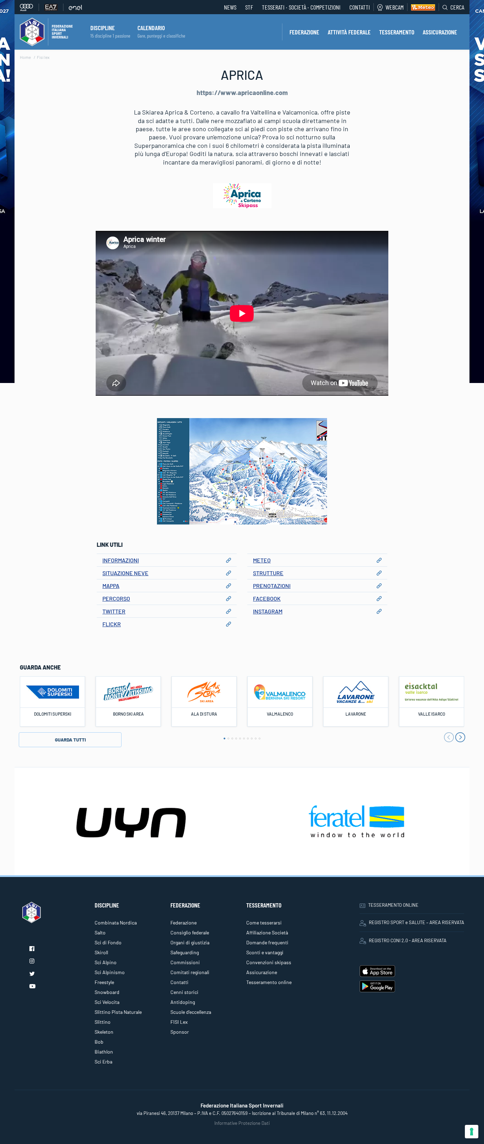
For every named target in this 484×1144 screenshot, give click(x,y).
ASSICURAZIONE (440, 32)
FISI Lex (179, 1022)
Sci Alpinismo (110, 972)
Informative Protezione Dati (242, 1123)
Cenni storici (184, 992)
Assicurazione (261, 972)
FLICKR (111, 624)
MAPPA (110, 585)
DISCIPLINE (102, 27)
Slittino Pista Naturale (118, 1012)
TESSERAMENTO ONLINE (393, 905)
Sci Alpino (106, 962)
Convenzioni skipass (268, 962)
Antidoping (182, 1002)
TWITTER (113, 611)
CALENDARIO (151, 27)
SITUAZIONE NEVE (125, 573)
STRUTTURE (268, 573)
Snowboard (107, 992)
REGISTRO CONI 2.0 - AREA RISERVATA (407, 940)
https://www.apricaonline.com (242, 92)
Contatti (359, 7)
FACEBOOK (267, 598)
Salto (100, 932)
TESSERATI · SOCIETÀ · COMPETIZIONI (301, 7)
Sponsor (179, 1032)
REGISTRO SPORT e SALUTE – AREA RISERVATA (416, 922)
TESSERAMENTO (396, 32)
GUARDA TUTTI (70, 740)
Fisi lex (43, 57)
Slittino (103, 1022)
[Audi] (29, 7)
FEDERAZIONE (304, 32)
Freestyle (104, 982)
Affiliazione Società (267, 932)
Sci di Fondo (108, 942)
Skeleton (104, 1032)
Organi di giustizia (189, 942)
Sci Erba (103, 1062)
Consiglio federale (189, 932)
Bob (99, 1042)
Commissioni (185, 962)
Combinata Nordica (116, 923)
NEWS (230, 7)
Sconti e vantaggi (264, 952)
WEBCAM (394, 7)
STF (249, 7)
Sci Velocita (107, 1002)
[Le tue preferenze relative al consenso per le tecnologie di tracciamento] (471, 1131)
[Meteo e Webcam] (421, 7)
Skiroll (101, 952)
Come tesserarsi (264, 923)
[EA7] (53, 7)
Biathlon (104, 1052)
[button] (224, 738)
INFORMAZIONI (120, 560)
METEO (262, 560)
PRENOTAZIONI (272, 585)
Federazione (183, 923)
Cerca (457, 7)
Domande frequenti (267, 942)
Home (25, 57)
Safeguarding (184, 952)
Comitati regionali (189, 972)
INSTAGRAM (267, 611)
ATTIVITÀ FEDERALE (349, 32)
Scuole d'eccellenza (190, 1012)
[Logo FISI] (46, 31)
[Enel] (75, 7)
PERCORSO (116, 598)
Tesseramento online (269, 982)
